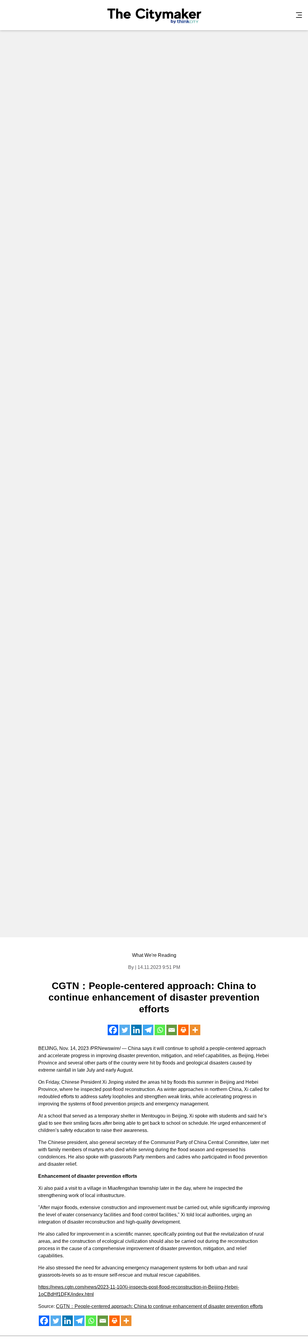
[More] (195, 1030)
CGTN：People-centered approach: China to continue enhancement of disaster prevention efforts (159, 1306)
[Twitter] (124, 1030)
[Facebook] (113, 1030)
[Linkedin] (136, 1030)
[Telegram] (148, 1030)
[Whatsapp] (160, 1030)
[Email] (171, 1030)
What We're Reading (154, 955)
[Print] (183, 1030)
